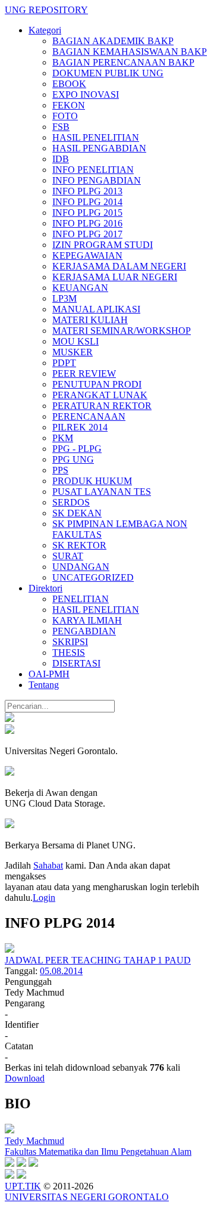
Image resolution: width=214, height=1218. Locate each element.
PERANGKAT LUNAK (99, 395)
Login (44, 897)
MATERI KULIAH (90, 320)
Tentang (44, 685)
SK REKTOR (79, 545)
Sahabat (48, 865)
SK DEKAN (77, 513)
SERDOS (71, 502)
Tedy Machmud (34, 1141)
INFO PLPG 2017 (87, 234)
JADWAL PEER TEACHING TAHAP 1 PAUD (98, 960)
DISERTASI (76, 663)
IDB (60, 159)
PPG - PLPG (77, 449)
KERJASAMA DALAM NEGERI (119, 266)
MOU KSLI (75, 341)
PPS (60, 470)
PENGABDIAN (84, 631)
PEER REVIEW (84, 373)
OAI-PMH (49, 674)
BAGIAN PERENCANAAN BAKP (123, 62)
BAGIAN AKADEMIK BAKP (113, 41)
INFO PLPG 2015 (87, 212)
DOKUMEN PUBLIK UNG (107, 73)
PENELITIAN (80, 599)
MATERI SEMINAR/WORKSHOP (121, 331)
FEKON (68, 105)
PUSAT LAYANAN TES (101, 491)
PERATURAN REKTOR (102, 406)
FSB (61, 127)
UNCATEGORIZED (93, 577)
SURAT (67, 556)
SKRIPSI (70, 642)
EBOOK (69, 84)
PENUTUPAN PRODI (96, 384)
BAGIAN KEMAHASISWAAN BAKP (129, 52)
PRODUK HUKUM (92, 481)
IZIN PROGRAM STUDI (102, 245)
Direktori (45, 588)
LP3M (64, 298)
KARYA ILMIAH (87, 620)
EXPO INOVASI (85, 94)
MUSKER (72, 352)
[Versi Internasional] (9, 719)
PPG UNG (73, 459)
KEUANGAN (80, 288)
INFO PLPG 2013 (87, 191)
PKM (62, 438)
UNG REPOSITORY (46, 10)
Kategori (45, 30)
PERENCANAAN (88, 416)
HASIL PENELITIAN (95, 137)
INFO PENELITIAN (93, 170)
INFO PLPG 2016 (87, 223)
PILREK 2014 (80, 427)
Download (25, 1078)
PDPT (64, 363)
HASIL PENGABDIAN (99, 148)
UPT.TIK (23, 1186)
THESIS (68, 652)
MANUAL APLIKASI (96, 309)
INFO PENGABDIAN (96, 180)
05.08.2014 (61, 971)
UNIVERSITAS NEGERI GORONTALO (87, 1197)
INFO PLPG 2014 (87, 202)
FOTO (65, 116)
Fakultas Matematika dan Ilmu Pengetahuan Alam (98, 1151)
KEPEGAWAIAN (87, 255)
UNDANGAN (80, 567)
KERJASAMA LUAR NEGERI (114, 277)
